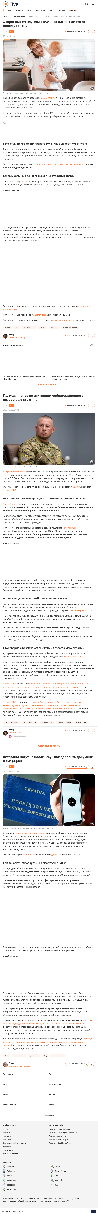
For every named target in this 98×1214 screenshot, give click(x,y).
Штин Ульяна (15, 732)
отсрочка (54, 327)
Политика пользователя (59, 1129)
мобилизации (48, 97)
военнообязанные (70, 327)
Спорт (51, 10)
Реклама (7, 1139)
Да (94, 1211)
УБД (45, 1056)
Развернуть (49, 1115)
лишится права (40, 314)
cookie (22, 1211)
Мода (51, 1104)
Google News (60, 1171)
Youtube (10, 1166)
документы (34, 1056)
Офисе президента (15, 471)
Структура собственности (14, 1143)
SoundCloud (60, 1180)
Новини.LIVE (9, 490)
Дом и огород (55, 1084)
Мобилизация (19, 16)
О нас (5, 1129)
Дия (6, 1056)
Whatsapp (11, 1189)
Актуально (8, 1074)
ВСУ (16, 327)
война (7, 327)
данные (55, 854)
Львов (52, 1094)
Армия (30, 10)
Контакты (7, 1136)
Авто (51, 1074)
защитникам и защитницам (30, 832)
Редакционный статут (58, 1136)
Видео (74, 10)
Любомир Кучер (17, 337)
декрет (42, 327)
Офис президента (12, 722)
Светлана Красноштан (20, 1066)
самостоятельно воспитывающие (65, 164)
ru (86, 4)
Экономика (41, 10)
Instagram (11, 1180)
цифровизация (58, 1056)
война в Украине (64, 722)
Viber (9, 1175)
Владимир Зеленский (82, 610)
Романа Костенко (72, 656)
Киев (5, 1094)
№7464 (24, 181)
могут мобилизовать (63, 320)
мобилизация (29, 327)
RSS (56, 1185)
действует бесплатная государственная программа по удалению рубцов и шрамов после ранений (48, 1042)
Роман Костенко (30, 722)
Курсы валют (9, 1150)
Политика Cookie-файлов (60, 1143)
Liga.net (76, 486)
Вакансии (7, 1132)
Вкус (5, 1084)
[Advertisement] (49, 131)
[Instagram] (10, 736)
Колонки (62, 10)
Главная (6, 16)
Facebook (11, 1185)
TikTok (57, 1166)
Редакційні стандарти (58, 1139)
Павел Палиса (10, 503)
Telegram (11, 1171)
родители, (40, 164)
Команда (7, 1146)
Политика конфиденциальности (63, 1132)
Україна (9, 10)
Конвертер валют (11, 1153)
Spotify (57, 1175)
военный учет (19, 1056)
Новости (19, 10)
